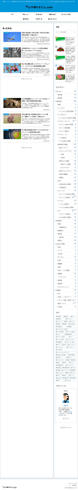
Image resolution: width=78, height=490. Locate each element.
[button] (75, 32)
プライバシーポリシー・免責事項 (73, 484)
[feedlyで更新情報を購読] (66, 418)
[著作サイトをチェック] (64, 418)
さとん (66, 405)
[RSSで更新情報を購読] (68, 418)
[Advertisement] (27, 86)
